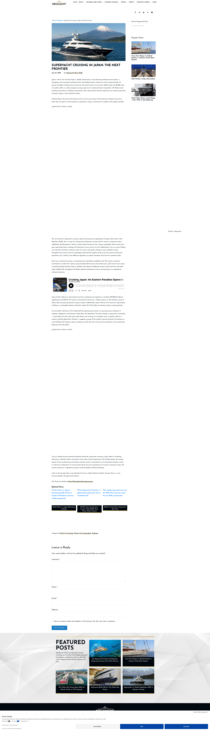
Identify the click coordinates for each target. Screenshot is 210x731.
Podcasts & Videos (143, 2)
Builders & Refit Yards (93, 2)
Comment (56, 559)
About (155, 2)
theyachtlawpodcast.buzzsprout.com (80, 481)
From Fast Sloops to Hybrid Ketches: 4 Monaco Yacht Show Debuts (138, 660)
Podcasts (95, 533)
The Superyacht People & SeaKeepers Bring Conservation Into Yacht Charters (105, 660)
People (123, 2)
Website (55, 610)
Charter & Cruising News (82, 533)
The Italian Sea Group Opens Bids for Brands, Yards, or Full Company (72, 688)
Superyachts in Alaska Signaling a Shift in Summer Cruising (138, 688)
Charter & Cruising (111, 2)
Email (54, 598)
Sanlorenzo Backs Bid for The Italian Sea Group (105, 688)
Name (55, 587)
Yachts (81, 2)
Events (131, 2)
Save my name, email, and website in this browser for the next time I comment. (84, 621)
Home (75, 2)
